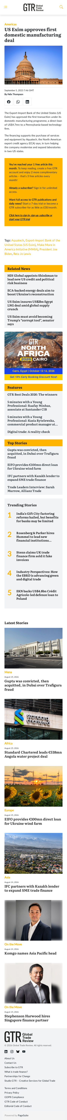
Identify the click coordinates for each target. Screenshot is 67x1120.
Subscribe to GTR (13, 1067)
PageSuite (23, 1115)
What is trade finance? (16, 1072)
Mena (8, 672)
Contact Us (10, 1063)
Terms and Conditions (15, 1088)
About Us (9, 1058)
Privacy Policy (11, 1093)
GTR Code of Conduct (16, 1102)
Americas (10, 24)
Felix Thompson (15, 94)
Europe (9, 810)
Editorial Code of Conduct (18, 1106)
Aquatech (17, 240)
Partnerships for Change (17, 1076)
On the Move (13, 944)
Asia (7, 877)
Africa (8, 743)
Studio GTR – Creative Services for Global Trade (29, 1081)
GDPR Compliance (14, 1097)
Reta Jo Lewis (22, 253)
